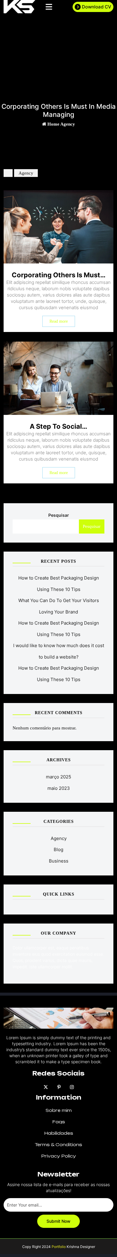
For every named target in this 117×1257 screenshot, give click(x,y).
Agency (67, 124)
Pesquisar (58, 515)
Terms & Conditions (58, 1144)
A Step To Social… (58, 426)
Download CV (96, 7)
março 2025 (58, 777)
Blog (58, 849)
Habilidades (58, 1133)
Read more (59, 321)
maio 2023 (58, 788)
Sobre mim (59, 1110)
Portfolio (58, 1246)
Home (53, 124)
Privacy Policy (58, 1155)
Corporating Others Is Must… (59, 275)
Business (58, 861)
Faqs (58, 1121)
